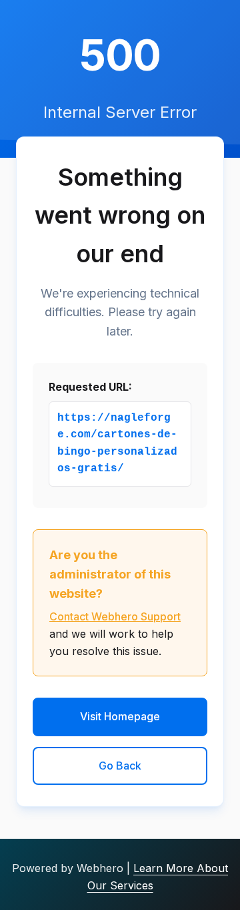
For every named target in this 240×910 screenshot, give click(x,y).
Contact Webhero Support (115, 616)
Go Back (120, 765)
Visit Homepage (120, 716)
